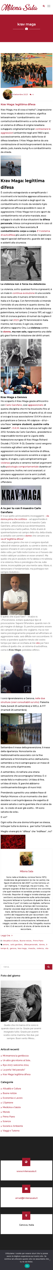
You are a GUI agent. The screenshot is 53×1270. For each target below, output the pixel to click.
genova (13, 948)
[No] (49, 1260)
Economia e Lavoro (13, 1098)
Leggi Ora (5, 935)
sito (38, 643)
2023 (16, 320)
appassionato (35, 405)
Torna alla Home (26, 32)
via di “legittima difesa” (12, 539)
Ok (27, 1266)
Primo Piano (38, 941)
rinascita (31, 948)
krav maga (22, 948)
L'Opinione (8, 1102)
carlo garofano (16, 944)
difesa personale (31, 944)
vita (46, 948)
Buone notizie (25, 941)
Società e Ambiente (13, 1126)
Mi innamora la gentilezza (16, 1055)
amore (6, 944)
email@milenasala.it (26, 1198)
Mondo (6, 1112)
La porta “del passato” (14, 1069)
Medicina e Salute (12, 1107)
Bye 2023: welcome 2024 (16, 1065)
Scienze (7, 1121)
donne (7, 331)
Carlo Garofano (13, 405)
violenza (5, 462)
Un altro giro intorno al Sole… (17, 1060)
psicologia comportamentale (22, 466)
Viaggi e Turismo (11, 1130)
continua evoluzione (23, 293)
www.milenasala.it (26, 1171)
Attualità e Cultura (10, 941)
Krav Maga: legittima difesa (18, 104)
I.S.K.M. (15, 428)
